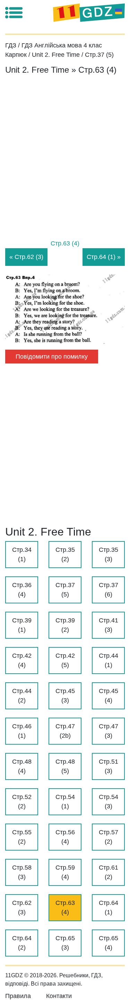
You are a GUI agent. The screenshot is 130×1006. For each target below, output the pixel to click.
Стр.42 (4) (22, 660)
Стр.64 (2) (22, 943)
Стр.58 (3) (22, 872)
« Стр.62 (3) (26, 256)
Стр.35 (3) (108, 554)
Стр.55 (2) (22, 837)
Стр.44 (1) (108, 660)
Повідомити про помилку (52, 356)
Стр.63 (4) (65, 907)
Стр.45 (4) (108, 696)
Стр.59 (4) (65, 872)
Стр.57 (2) (108, 837)
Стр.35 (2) (65, 554)
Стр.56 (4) (65, 837)
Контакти (59, 995)
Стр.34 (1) (22, 554)
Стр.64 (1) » (104, 256)
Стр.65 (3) (65, 943)
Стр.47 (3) (108, 731)
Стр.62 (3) (22, 907)
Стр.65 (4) (108, 943)
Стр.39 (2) (65, 625)
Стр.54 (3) (108, 801)
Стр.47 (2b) (65, 731)
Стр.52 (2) (22, 801)
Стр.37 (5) (65, 590)
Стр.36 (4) (22, 590)
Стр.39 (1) (22, 625)
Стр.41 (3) (108, 625)
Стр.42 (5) (65, 660)
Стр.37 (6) (108, 590)
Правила (18, 995)
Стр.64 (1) (108, 907)
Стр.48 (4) (22, 766)
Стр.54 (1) (65, 801)
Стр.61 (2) (108, 872)
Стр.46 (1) (22, 731)
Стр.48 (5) (65, 766)
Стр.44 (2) (22, 696)
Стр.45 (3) (65, 696)
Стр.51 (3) (108, 766)
